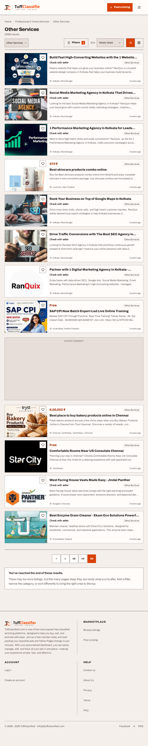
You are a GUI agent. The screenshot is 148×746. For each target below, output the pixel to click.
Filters (80, 43)
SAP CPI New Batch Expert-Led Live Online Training (89, 311)
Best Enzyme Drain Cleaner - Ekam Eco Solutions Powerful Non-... (94, 517)
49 (82, 558)
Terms (86, 700)
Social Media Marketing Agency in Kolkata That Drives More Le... (91, 94)
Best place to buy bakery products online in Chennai (89, 415)
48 (74, 558)
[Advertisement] (74, 371)
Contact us (89, 670)
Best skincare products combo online (78, 169)
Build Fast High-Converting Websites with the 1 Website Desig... (92, 59)
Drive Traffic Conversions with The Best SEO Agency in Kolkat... (91, 236)
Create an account (15, 680)
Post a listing (90, 640)
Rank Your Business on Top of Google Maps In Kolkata (90, 198)
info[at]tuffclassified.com (50, 726)
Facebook (124, 726)
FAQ (85, 710)
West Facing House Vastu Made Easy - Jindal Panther (90, 480)
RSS (140, 726)
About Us (88, 680)
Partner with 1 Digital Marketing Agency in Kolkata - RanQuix (89, 271)
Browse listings (91, 630)
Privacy (87, 690)
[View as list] (130, 42)
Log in (8, 670)
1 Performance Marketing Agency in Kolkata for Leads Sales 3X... (91, 130)
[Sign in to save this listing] (43, 57)
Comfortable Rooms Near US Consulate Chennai (87, 450)
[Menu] (139, 7)
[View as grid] (139, 42)
